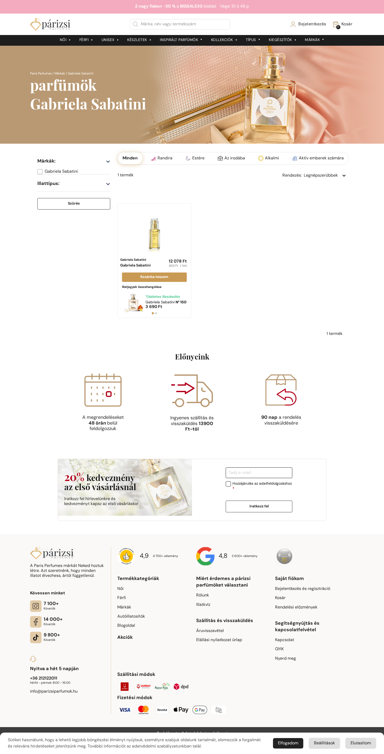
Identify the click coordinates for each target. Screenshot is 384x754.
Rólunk (202, 595)
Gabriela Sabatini (135, 263)
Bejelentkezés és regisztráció (302, 589)
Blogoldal (126, 626)
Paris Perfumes (41, 73)
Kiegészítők (280, 40)
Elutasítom (361, 743)
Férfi (84, 40)
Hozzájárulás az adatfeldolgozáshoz (262, 486)
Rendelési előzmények (296, 607)
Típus (251, 40)
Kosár (280, 598)
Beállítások (324, 743)
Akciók (125, 637)
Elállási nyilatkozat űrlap (219, 640)
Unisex (108, 40)
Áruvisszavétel (210, 631)
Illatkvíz (203, 605)
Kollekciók (222, 40)
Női (63, 40)
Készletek (137, 40)
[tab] (153, 313)
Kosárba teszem (154, 277)
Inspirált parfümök (179, 40)
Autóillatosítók (131, 616)
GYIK (279, 649)
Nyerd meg (285, 659)
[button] (73, 171)
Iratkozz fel (259, 506)
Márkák (312, 40)
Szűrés (74, 204)
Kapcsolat (284, 640)
